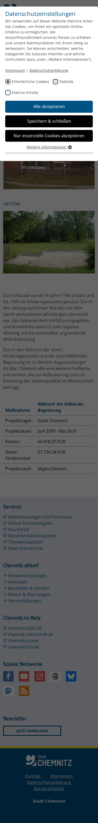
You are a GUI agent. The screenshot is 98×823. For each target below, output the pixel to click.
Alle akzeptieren (49, 106)
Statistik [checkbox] (66, 81)
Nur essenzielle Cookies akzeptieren (49, 136)
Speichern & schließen (49, 121)
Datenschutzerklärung (48, 70)
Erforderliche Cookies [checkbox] (30, 81)
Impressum (15, 70)
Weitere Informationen (47, 147)
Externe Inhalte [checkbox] (25, 92)
